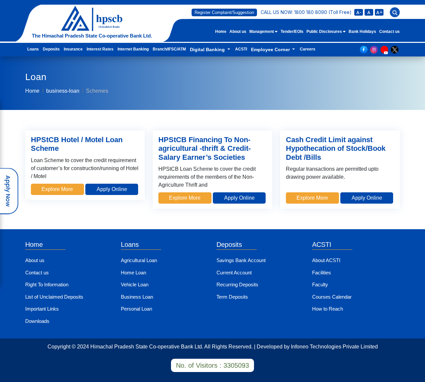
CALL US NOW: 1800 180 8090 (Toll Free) (306, 12)
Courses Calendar (332, 297)
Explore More (57, 189)
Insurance (73, 49)
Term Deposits (232, 297)
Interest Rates (100, 49)
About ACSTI (326, 260)
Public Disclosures (324, 31)
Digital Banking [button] (208, 49)
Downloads (37, 321)
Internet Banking (133, 49)
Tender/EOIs (292, 31)
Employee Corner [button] (271, 49)
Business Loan (137, 297)
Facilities (321, 272)
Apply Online (112, 189)
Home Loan (133, 272)
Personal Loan (136, 309)
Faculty (320, 284)
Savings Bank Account (241, 260)
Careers (307, 49)
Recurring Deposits (237, 284)
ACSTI (241, 49)
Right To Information (46, 284)
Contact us (389, 31)
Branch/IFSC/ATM (169, 49)
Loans (33, 49)
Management (262, 31)
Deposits (51, 49)
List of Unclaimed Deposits (54, 297)
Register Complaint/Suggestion (224, 12)
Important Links (42, 309)
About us (237, 31)
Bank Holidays (362, 31)
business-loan (62, 91)
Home (220, 31)
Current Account (234, 272)
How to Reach (327, 309)
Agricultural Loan (139, 260)
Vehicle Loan (134, 284)
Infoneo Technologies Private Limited (334, 346)
